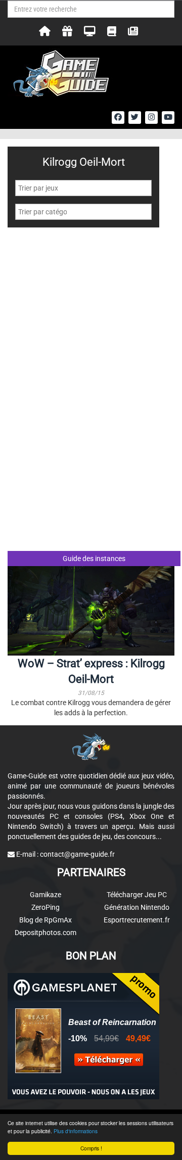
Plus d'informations (76, 1131)
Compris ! (91, 1148)
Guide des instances (94, 558)
